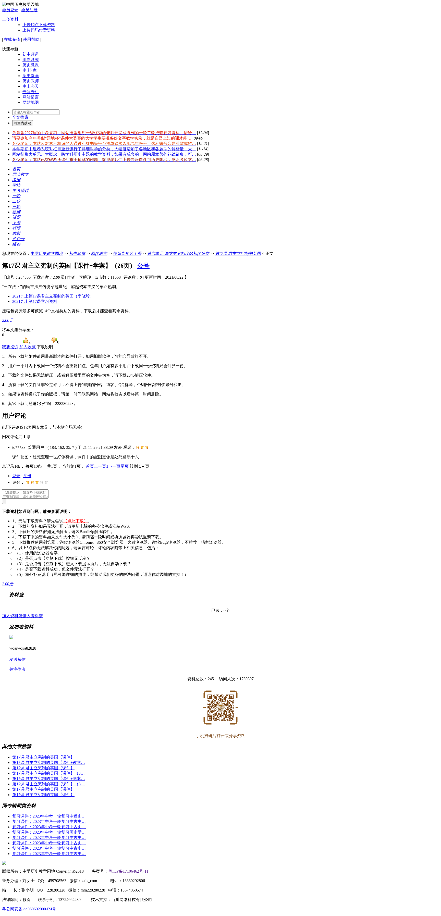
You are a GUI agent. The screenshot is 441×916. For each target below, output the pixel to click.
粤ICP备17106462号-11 (128, 871)
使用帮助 (31, 39)
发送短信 (17, 659)
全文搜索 (20, 117)
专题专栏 (30, 92)
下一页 (114, 466)
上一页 (100, 466)
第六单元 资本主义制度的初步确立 (178, 253)
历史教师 (30, 81)
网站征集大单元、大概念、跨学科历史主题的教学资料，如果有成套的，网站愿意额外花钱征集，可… (104, 154)
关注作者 (17, 669)
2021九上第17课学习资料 (34, 301)
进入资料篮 (32, 616)
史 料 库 (29, 70)
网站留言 (30, 97)
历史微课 (30, 65)
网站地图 (30, 102)
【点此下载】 (75, 521)
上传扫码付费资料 (38, 30)
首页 (90, 466)
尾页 (124, 466)
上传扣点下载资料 (38, 24)
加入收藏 (27, 347)
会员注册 (29, 10)
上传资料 (10, 19)
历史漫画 (30, 75)
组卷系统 (30, 59)
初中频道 (30, 54)
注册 (27, 476)
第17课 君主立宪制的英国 (238, 253)
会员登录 (10, 10)
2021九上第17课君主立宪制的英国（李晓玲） (53, 296)
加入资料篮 (12, 616)
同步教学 (99, 253)
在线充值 (12, 39)
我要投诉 (10, 347)
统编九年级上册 (127, 253)
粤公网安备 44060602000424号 (29, 909)
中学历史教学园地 (47, 253)
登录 (16, 476)
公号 (143, 265)
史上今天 (30, 86)
